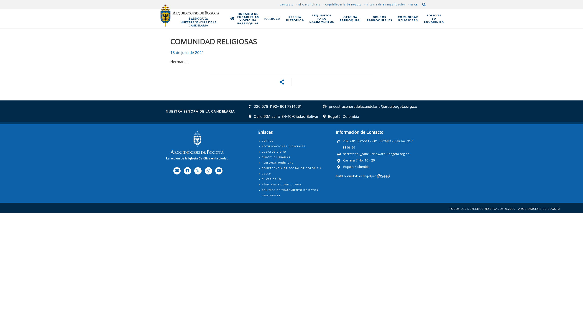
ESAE (414, 4)
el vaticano (271, 179)
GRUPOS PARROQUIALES (379, 18)
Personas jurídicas (277, 162)
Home (232, 18)
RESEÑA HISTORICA (295, 18)
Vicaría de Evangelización (386, 4)
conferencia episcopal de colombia (292, 168)
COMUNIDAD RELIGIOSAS (408, 18)
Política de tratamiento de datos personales (290, 193)
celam (267, 173)
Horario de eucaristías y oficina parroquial (248, 18)
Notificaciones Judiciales (283, 146)
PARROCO (272, 18)
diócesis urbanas (276, 157)
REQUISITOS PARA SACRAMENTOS (321, 18)
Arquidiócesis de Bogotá (343, 4)
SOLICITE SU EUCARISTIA (434, 18)
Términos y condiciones (282, 184)
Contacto (287, 4)
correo (268, 140)
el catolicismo (274, 151)
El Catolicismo (309, 4)
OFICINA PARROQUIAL (350, 18)
